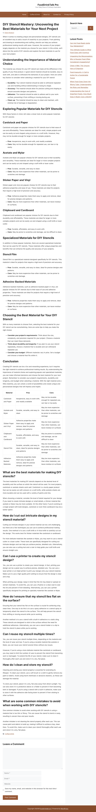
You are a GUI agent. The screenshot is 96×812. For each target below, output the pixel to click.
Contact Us (57, 14)
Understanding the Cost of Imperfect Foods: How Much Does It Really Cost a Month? (81, 94)
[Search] (90, 28)
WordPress (64, 809)
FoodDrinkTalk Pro (48, 4)
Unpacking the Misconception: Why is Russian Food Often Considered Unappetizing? (81, 59)
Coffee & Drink (35, 14)
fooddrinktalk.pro (45, 809)
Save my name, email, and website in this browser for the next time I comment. (31, 790)
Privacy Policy (69, 14)
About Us (47, 14)
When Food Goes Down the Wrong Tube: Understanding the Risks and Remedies (80, 84)
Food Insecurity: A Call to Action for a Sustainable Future (79, 75)
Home (24, 14)
